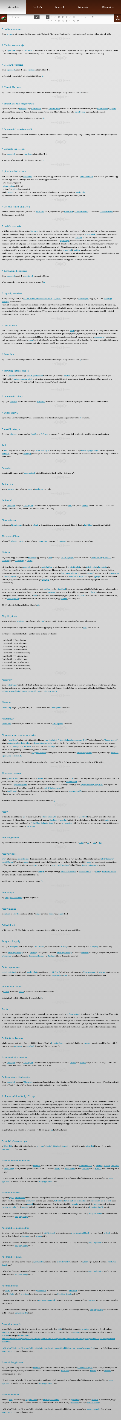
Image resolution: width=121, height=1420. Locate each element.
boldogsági (62, 541)
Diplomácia (108, 7)
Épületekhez (35, 823)
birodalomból (32, 972)
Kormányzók (28, 505)
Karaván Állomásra (68, 871)
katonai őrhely (66, 1146)
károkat (94, 592)
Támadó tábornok (110, 740)
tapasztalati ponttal (20, 784)
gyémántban (84, 1329)
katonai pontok (8, 186)
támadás (101, 1207)
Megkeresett (56, 975)
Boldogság (39, 489)
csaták (72, 330)
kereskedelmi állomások (18, 691)
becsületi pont (80, 111)
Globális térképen (81, 211)
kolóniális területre (63, 1261)
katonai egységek (67, 557)
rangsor (9, 34)
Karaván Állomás (109, 871)
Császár (6, 991)
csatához (47, 589)
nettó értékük (105, 858)
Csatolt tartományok (85, 1367)
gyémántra (74, 1204)
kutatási (11, 1293)
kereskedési (115, 1165)
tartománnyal (6, 955)
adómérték (5, 453)
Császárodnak (102, 108)
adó (24, 816)
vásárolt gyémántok (9, 972)
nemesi (10, 192)
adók (70, 505)
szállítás (57, 1168)
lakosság (63, 946)
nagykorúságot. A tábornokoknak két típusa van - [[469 (66, 740)
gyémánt (85, 1261)
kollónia (48, 1146)
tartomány (33, 952)
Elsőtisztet (44, 434)
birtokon (67, 375)
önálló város (55, 1146)
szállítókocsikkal (63, 865)
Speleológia (64, 240)
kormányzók (28, 275)
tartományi (12, 952)
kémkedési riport (8, 1149)
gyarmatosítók (38, 1261)
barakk (66, 1200)
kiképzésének (20, 1197)
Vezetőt (33, 434)
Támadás (85, 1168)
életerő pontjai (91, 567)
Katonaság (83, 7)
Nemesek (59, 7)
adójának (32, 473)
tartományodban (14, 743)
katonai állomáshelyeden (43, 743)
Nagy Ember (12, 740)
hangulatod (51, 592)
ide (38, 604)
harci (50, 557)
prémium (63, 598)
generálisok (27, 153)
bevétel (16, 913)
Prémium (78, 237)
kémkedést (90, 1146)
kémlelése (22, 108)
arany (5, 450)
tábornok (40, 778)
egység (70, 567)
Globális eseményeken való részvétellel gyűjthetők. (42, 298)
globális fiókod (54, 972)
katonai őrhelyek (34, 691)
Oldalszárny (6, 560)
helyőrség (20, 621)
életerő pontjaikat (10, 576)
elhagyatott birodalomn (13, 897)
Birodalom (53, 820)
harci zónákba (66, 573)
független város (31, 1399)
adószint (11, 489)
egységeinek (85, 784)
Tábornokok (27, 50)
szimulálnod (61, 589)
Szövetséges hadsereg (35, 375)
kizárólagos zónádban (51, 1399)
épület (60, 1329)
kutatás (7, 1290)
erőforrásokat (76, 1232)
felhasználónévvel (86, 176)
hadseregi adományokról (23, 379)
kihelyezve (32, 557)
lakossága (40, 955)
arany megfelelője (96, 784)
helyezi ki (75, 573)
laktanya (34, 231)
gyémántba (25, 1293)
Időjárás (77, 250)
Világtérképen (12, 684)
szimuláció (82, 595)
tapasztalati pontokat (84, 752)
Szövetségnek (83, 298)
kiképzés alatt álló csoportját (100, 1200)
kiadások (6, 913)
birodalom (5, 1335)
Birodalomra (39, 946)
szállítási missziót (85, 1165)
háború (35, 525)
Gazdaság (37, 7)
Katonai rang (6, 707)
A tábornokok (90, 234)
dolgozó (44, 816)
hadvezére (27, 746)
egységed (90, 573)
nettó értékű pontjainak (46, 1300)
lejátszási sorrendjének (78, 1200)
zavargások (18, 1046)
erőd (42, 621)
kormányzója (16, 746)
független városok (39, 752)
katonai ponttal (56, 707)
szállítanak (85, 1232)
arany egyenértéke (45, 1181)
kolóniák (5, 691)
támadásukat (114, 573)
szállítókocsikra (85, 871)
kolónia (107, 1165)
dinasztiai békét (54, 108)
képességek (11, 50)
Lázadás (73, 1062)
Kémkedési (7, 1146)
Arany (81, 842)
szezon (30, 340)
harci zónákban (46, 567)
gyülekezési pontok (50, 691)
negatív (61, 913)
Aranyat (85, 505)
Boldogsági (14, 946)
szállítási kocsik (49, 1232)
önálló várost (12, 791)
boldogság (27, 453)
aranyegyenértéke (8, 1351)
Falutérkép (88, 525)
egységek (26, 567)
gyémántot (75, 1399)
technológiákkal (13, 598)
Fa (88, 842)
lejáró (65, 975)
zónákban (98, 557)
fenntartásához (67, 823)
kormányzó (52, 746)
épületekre (5, 1332)
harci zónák (102, 567)
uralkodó (98, 1168)
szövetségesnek (23, 858)
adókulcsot (83, 816)
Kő (100, 842)
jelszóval (102, 972)
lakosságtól (45, 450)
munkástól (43, 541)
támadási (76, 567)
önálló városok (71, 781)
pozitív (51, 913)
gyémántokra (30, 1200)
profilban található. (73, 1014)
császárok (31, 69)
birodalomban (81, 192)
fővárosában (62, 820)
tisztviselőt (41, 401)
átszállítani (31, 826)
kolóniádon (25, 743)
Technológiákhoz (47, 823)
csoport (30, 1204)
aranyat (41, 871)
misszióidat (40, 211)
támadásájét (68, 211)
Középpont (107, 557)
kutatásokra (73, 1290)
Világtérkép (13, 7)
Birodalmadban (57, 1043)
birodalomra (27, 176)
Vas (94, 842)
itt (42, 76)
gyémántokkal (41, 1290)
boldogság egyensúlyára (90, 450)
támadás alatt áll (93, 1402)
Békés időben (70, 1168)
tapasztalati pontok (13, 778)
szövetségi (13, 401)
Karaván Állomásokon (90, 865)
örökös (21, 991)
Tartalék (29, 560)
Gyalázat (112, 108)
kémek (15, 189)
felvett (38, 450)
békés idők (65, 1370)
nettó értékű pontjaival (52, 787)
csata (35, 595)
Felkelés (83, 1062)
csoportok (25, 1207)
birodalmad (25, 1236)
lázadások (30, 1046)
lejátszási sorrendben (9, 1207)
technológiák (67, 250)
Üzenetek (11, 375)
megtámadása (36, 108)
